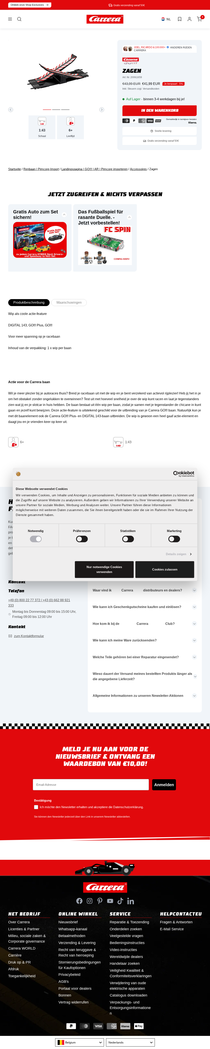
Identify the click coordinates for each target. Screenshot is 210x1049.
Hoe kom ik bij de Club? (134, 623)
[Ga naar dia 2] (56, 109)
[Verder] (101, 109)
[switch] (82, 539)
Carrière (15, 955)
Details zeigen (176, 554)
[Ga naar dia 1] (47, 109)
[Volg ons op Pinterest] (100, 901)
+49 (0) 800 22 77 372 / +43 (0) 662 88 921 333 (39, 602)
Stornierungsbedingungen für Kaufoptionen (79, 965)
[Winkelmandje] (199, 19)
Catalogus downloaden (128, 995)
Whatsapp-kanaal (72, 929)
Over (19, 922)
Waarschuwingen (69, 302)
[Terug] (10, 109)
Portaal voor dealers (74, 988)
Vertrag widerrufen (73, 1002)
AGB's (63, 982)
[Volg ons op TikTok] (120, 901)
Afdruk (13, 969)
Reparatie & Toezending (129, 922)
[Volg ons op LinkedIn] (130, 901)
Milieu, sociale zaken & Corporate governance (27, 938)
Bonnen (64, 995)
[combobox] (79, 1042)
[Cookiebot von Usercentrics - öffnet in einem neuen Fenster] (176, 474)
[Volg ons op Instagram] (89, 901)
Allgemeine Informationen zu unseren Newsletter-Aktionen (138, 695)
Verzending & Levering (77, 943)
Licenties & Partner (23, 929)
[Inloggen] (189, 19)
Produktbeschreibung (29, 302)
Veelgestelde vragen (126, 936)
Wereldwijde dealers (126, 957)
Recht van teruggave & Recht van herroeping (77, 952)
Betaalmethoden (71, 936)
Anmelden (164, 784)
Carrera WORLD (21, 948)
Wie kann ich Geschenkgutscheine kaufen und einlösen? (137, 607)
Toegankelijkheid (21, 976)
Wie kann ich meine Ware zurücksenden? (125, 640)
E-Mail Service (172, 929)
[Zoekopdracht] (19, 19)
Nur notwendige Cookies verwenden (104, 569)
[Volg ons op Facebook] (79, 901)
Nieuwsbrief (68, 922)
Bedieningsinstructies (127, 943)
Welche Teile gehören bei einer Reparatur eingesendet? (136, 657)
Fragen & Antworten (176, 922)
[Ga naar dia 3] (65, 109)
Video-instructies (123, 950)
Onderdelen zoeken (126, 929)
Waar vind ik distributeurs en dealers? (137, 590)
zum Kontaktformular (29, 636)
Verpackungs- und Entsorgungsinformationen (130, 1007)
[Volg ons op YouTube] (110, 901)
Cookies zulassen (164, 569)
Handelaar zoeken (125, 963)
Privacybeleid (69, 975)
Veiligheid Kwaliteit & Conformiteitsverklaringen (131, 973)
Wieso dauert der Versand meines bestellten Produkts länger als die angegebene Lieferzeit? (142, 676)
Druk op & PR (19, 962)
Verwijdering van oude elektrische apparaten (128, 986)
